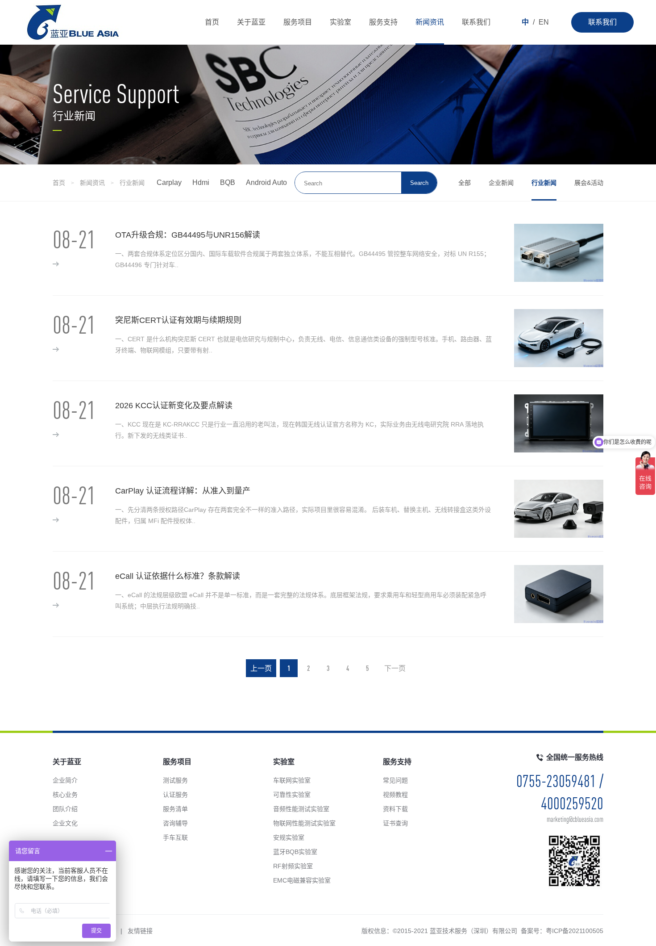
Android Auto (266, 182)
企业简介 (65, 780)
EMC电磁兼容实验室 (302, 880)
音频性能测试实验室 (301, 808)
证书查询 (395, 823)
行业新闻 (132, 182)
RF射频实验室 (293, 866)
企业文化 (65, 823)
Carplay (169, 182)
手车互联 (175, 837)
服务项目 (297, 22)
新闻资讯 (429, 22)
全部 (464, 182)
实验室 (340, 22)
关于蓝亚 (251, 22)
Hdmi (200, 182)
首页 (212, 22)
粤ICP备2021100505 (574, 930)
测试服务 (175, 780)
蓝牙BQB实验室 (295, 851)
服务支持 (383, 22)
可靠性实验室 (292, 794)
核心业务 (65, 794)
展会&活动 (588, 182)
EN (544, 22)
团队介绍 (65, 808)
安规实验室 (288, 837)
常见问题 (395, 780)
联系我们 (602, 22)
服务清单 (175, 808)
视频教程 (395, 794)
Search (419, 183)
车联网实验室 (292, 780)
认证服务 (175, 794)
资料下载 (395, 808)
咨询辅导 (175, 823)
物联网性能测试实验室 (304, 823)
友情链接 (140, 930)
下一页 (395, 668)
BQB (227, 182)
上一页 (261, 668)
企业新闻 (501, 182)
